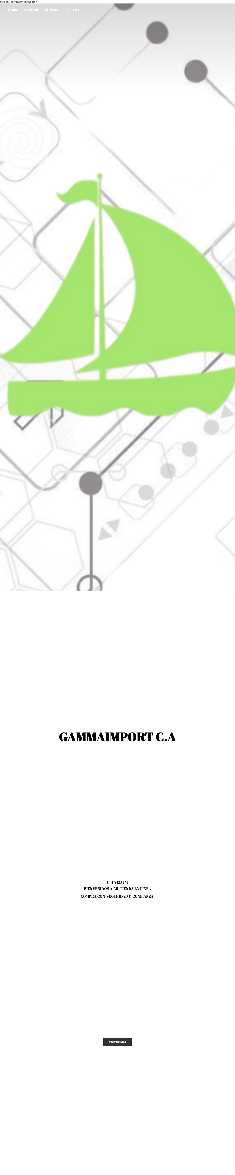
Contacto (72, 10)
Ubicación (52, 10)
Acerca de (31, 10)
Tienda (12, 10)
